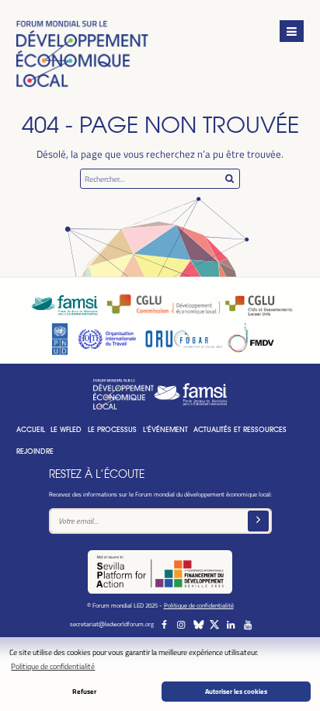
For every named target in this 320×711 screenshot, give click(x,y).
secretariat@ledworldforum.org (112, 624)
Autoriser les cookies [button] (236, 691)
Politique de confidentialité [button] (53, 665)
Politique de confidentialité (199, 605)
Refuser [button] (84, 691)
